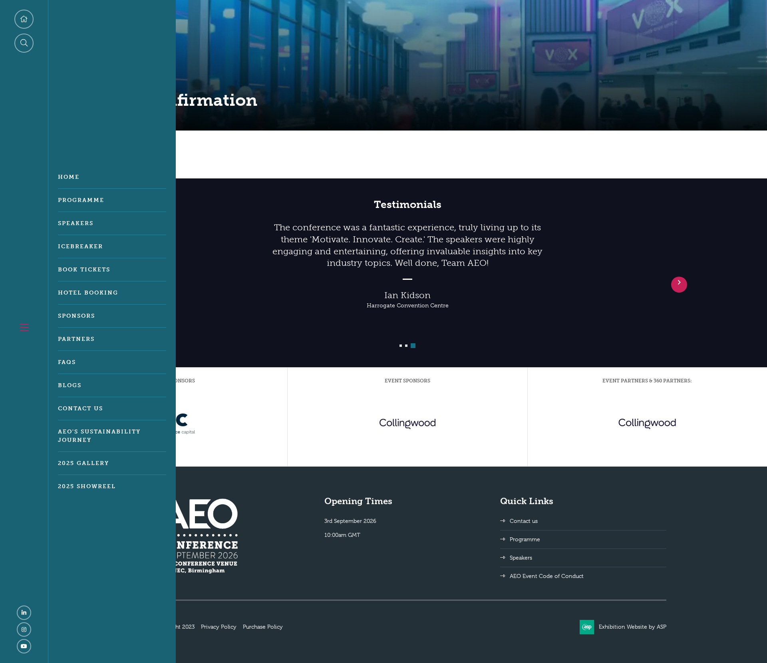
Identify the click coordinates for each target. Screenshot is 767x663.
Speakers (75, 223)
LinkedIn (24, 613)
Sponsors (76, 316)
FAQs (67, 362)
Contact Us (80, 408)
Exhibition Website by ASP (632, 626)
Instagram (24, 629)
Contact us (524, 521)
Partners (76, 339)
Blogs (69, 385)
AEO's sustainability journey (99, 435)
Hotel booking (88, 292)
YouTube (24, 646)
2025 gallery (83, 463)
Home (68, 177)
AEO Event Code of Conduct (547, 576)
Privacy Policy (218, 626)
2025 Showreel (87, 486)
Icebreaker (80, 246)
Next (679, 285)
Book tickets (84, 269)
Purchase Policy (263, 626)
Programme (81, 200)
